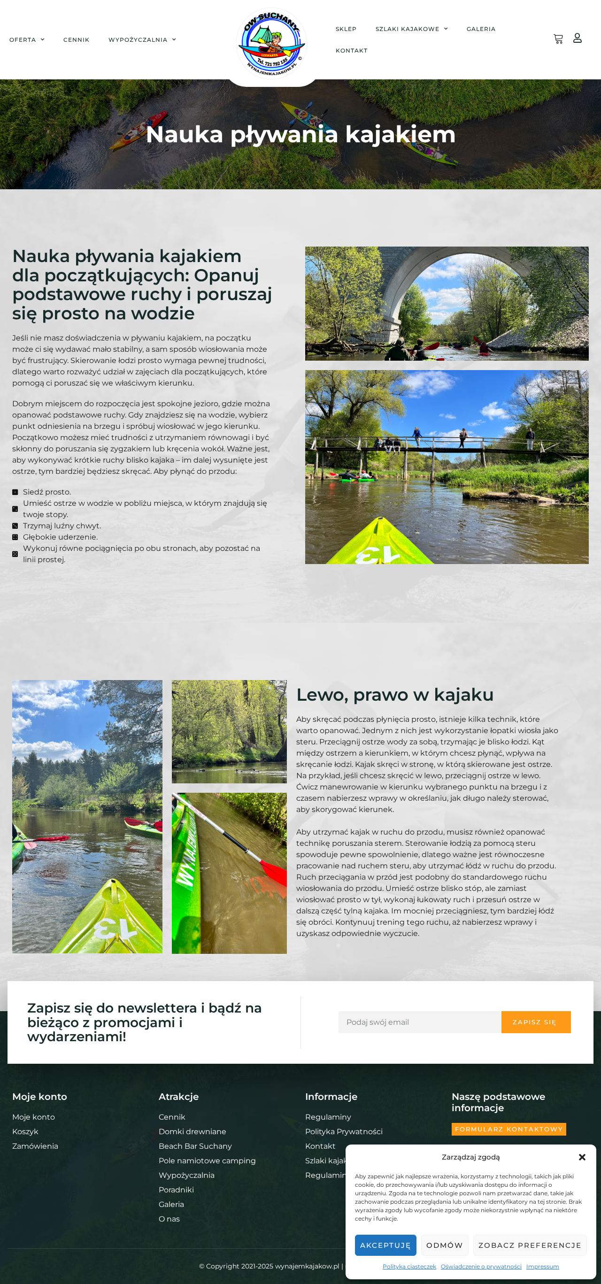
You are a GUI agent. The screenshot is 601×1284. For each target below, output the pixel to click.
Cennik (76, 39)
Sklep (346, 28)
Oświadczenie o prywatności (481, 1266)
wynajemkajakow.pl (307, 1266)
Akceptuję (385, 1245)
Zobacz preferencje (530, 1245)
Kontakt (352, 50)
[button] (582, 1157)
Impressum (542, 1266)
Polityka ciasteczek (409, 1266)
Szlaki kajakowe (407, 28)
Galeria (481, 28)
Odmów (444, 1245)
